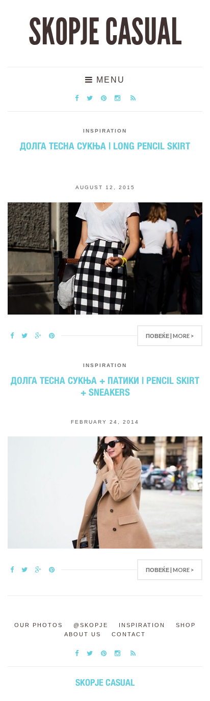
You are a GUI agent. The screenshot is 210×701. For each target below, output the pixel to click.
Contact (129, 634)
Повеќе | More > (170, 335)
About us (82, 634)
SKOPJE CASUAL (105, 32)
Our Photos (38, 625)
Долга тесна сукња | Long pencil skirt (105, 145)
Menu (109, 79)
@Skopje (90, 625)
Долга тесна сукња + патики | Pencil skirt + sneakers (105, 386)
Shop (186, 625)
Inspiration (105, 131)
